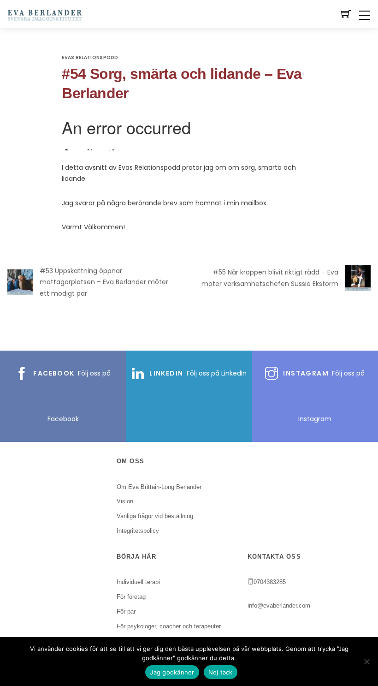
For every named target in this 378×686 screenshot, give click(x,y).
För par (126, 611)
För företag (131, 596)
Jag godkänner (172, 672)
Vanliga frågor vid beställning (155, 516)
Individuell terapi (138, 582)
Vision (125, 501)
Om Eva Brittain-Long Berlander (159, 486)
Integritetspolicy (138, 530)
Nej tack (220, 672)
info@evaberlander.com (279, 605)
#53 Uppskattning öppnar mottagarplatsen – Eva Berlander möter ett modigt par (104, 282)
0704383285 (270, 582)
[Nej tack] (366, 661)
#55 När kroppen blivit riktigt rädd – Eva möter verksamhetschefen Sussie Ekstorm (269, 278)
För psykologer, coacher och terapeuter (169, 626)
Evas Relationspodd (90, 57)
